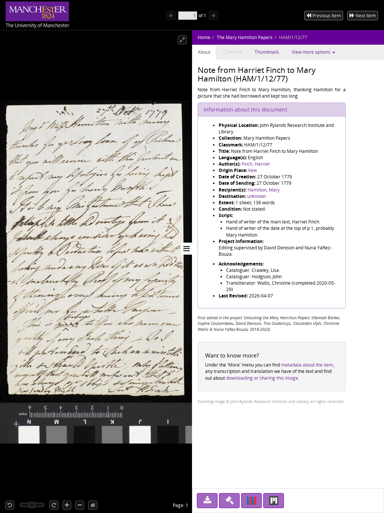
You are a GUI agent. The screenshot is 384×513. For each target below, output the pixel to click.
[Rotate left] (9, 505)
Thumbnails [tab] (267, 52)
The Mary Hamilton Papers (245, 37)
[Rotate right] (54, 505)
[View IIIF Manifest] (251, 500)
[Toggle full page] (182, 39)
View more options (312, 52)
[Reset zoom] (93, 505)
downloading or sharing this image (262, 378)
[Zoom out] (79, 505)
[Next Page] (213, 15)
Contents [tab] (232, 52)
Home (204, 37)
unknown (256, 196)
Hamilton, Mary (264, 190)
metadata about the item (307, 365)
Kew (252, 170)
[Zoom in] (67, 505)
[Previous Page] (171, 15)
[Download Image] (207, 500)
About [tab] (204, 52)
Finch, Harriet (256, 164)
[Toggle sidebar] (186, 249)
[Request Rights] (229, 500)
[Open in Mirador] (273, 500)
